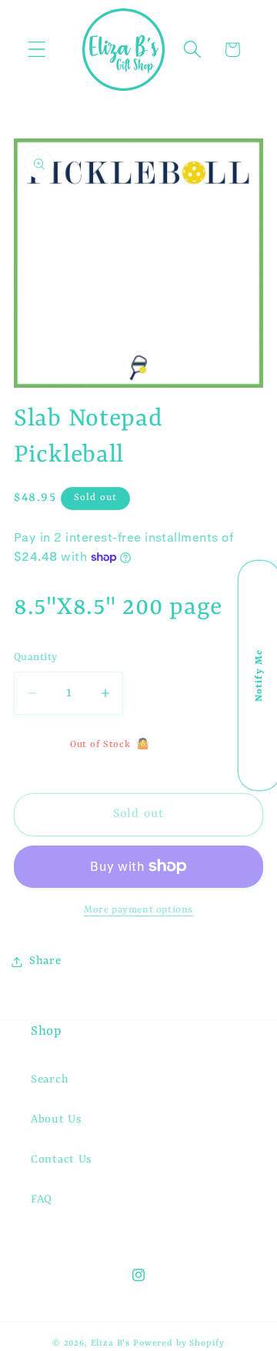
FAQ (41, 1199)
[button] (37, 49)
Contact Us (61, 1159)
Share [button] (45, 961)
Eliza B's (111, 1343)
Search (49, 1079)
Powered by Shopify (179, 1343)
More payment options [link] (138, 910)
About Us (56, 1119)
